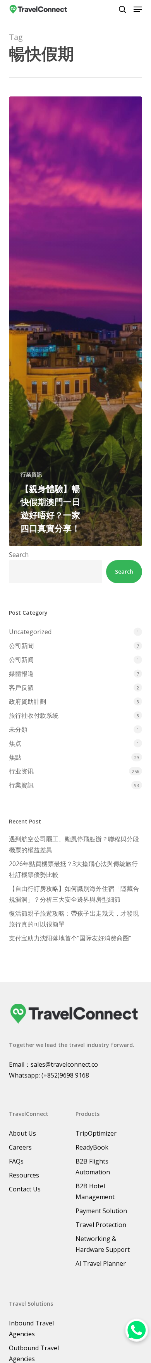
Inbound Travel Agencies (31, 1328)
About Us (22, 1133)
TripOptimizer (96, 1133)
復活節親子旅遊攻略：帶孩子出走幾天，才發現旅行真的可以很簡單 (74, 918)
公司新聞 (21, 645)
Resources (24, 1175)
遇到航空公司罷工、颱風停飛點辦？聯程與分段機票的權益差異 (74, 844)
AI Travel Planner (101, 1263)
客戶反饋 (21, 687)
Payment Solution (101, 1211)
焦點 (15, 757)
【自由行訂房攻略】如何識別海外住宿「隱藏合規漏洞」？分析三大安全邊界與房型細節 (74, 894)
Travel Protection (101, 1224)
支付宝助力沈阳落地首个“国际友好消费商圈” (70, 938)
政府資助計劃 (27, 701)
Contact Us (25, 1189)
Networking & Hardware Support (103, 1244)
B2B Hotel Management (95, 1191)
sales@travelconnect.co (64, 1064)
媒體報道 (21, 673)
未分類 (18, 729)
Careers (20, 1147)
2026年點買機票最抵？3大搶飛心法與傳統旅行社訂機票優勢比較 (73, 869)
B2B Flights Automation (93, 1166)
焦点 (15, 743)
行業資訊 (31, 474)
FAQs (16, 1161)
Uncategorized (30, 631)
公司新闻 (21, 659)
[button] (138, 9)
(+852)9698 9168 (65, 1075)
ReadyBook (92, 1147)
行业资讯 (21, 771)
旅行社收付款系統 (33, 715)
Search (19, 554)
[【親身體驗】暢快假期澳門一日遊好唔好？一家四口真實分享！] (75, 321)
